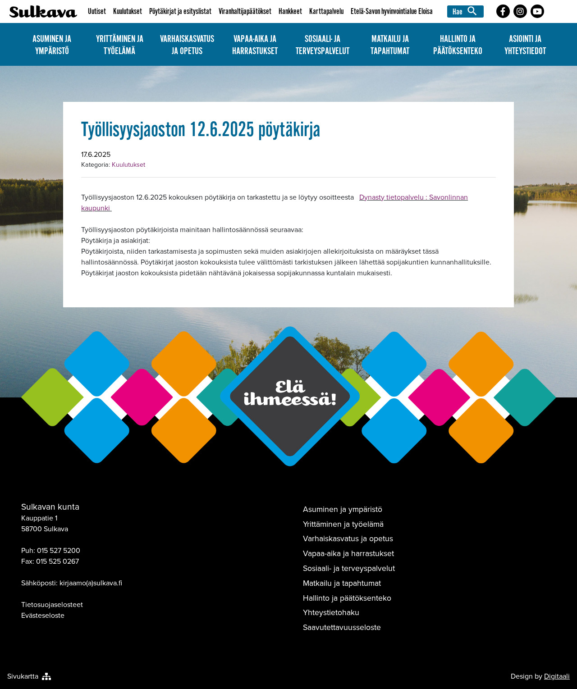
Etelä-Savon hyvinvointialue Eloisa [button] (392, 11)
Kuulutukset (128, 164)
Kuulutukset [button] (127, 11)
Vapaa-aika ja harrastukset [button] (255, 45)
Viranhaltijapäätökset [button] (245, 11)
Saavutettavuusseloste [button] (342, 627)
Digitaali (557, 676)
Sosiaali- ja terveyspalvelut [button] (322, 45)
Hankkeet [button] (290, 11)
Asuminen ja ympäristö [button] (51, 45)
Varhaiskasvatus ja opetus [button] (187, 45)
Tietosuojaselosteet (52, 604)
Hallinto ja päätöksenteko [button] (457, 45)
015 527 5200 (58, 550)
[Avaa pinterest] (503, 11)
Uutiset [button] (97, 11)
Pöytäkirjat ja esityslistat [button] (180, 11)
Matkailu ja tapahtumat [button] (390, 45)
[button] (467, 11)
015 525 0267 (57, 561)
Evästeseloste (42, 615)
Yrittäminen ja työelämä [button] (119, 45)
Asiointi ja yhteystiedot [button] (525, 45)
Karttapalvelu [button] (326, 11)
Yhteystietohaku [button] (331, 612)
